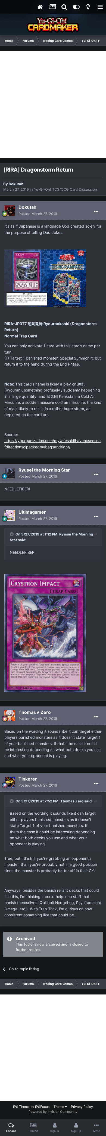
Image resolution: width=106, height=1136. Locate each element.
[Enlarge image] (45, 632)
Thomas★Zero (34, 712)
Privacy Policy (82, 1107)
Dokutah (16, 184)
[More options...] (96, 211)
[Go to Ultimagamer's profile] (9, 515)
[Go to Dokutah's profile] (9, 210)
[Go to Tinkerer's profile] (9, 782)
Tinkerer (27, 779)
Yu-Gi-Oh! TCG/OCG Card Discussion (65, 189)
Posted (37, 213)
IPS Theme (21, 1107)
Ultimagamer (32, 512)
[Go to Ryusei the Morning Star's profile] (9, 473)
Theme (59, 1107)
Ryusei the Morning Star (44, 470)
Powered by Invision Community (53, 1111)
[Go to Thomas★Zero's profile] (9, 715)
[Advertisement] (53, 104)
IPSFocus (42, 1107)
